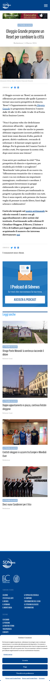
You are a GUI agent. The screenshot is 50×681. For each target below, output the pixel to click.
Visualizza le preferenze (25, 673)
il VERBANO (6, 604)
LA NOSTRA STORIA (8, 626)
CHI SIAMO (6, 619)
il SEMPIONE (28, 598)
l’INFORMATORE (29, 607)
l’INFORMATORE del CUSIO (32, 601)
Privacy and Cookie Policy (13, 678)
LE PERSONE (6, 623)
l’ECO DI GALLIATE (8, 598)
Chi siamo (42, 678)
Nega (25, 667)
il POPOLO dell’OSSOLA (31, 595)
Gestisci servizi (7, 654)
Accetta (25, 660)
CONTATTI (5, 632)
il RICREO (5, 601)
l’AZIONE (5, 595)
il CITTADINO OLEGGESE (25, 25)
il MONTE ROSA (7, 607)
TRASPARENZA (7, 629)
